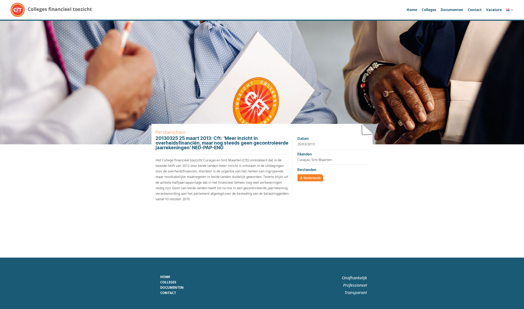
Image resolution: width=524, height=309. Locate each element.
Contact (475, 9)
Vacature (494, 9)
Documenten (452, 9)
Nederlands (312, 178)
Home (412, 9)
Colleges (429, 9)
